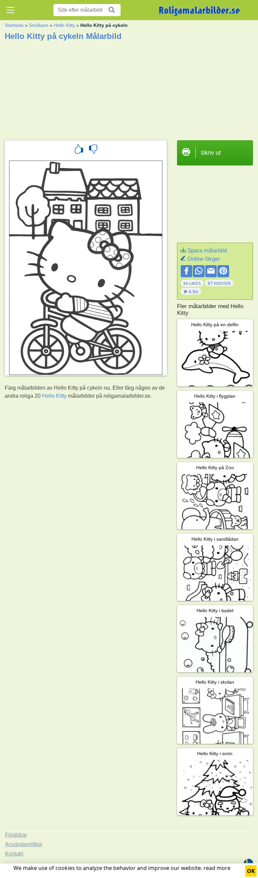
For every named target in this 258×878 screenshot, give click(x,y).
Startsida (14, 25)
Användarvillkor (23, 844)
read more (217, 868)
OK (251, 871)
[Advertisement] (129, 88)
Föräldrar (16, 835)
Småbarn (38, 25)
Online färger (203, 259)
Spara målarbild (207, 250)
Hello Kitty (64, 25)
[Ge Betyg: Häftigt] (79, 150)
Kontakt (14, 854)
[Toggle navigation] (10, 10)
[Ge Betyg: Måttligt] (93, 150)
